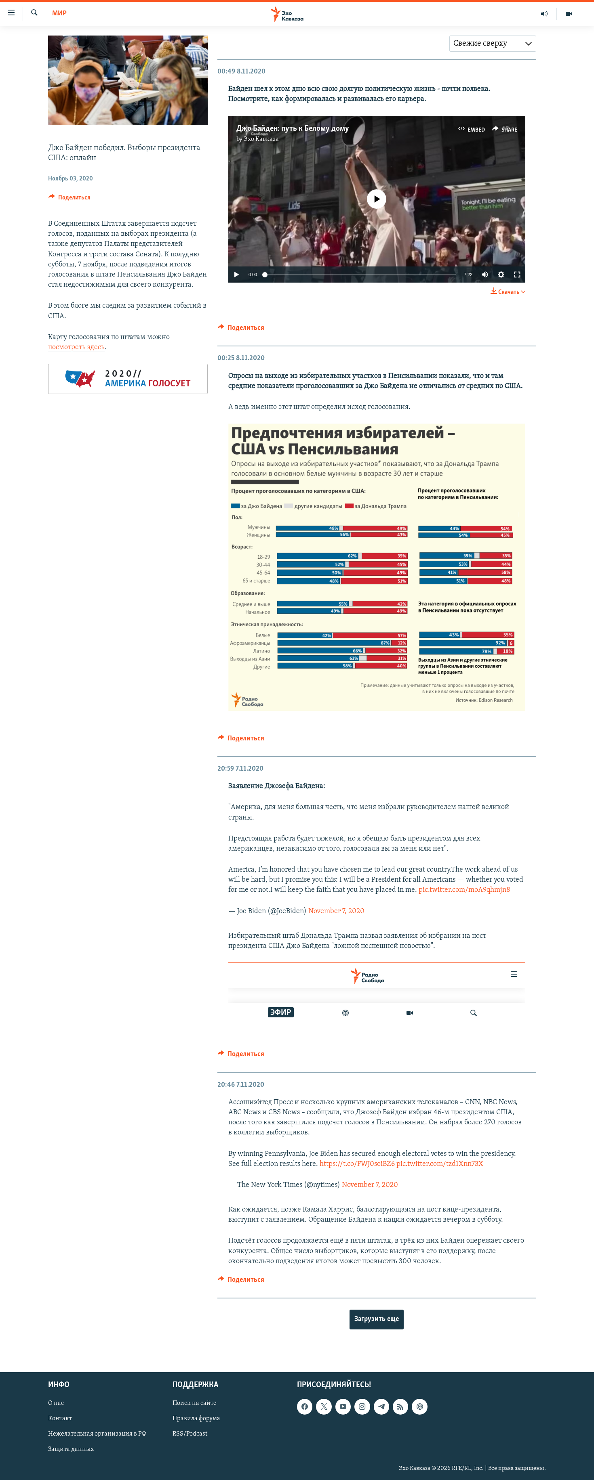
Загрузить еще (376, 1319)
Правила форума (196, 1419)
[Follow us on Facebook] (304, 1407)
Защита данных (71, 1449)
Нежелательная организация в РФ (97, 1434)
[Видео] (569, 13)
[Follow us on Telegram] (381, 1407)
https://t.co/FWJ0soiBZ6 (357, 1164)
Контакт (60, 1419)
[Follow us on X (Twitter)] (323, 1407)
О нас (56, 1403)
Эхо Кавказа (261, 139)
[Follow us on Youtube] (343, 1407)
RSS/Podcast (190, 1434)
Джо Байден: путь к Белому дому (292, 129)
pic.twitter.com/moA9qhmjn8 (464, 890)
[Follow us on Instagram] (362, 1407)
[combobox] (492, 44)
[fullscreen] (517, 274)
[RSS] (400, 1407)
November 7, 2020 (336, 911)
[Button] (69, 199)
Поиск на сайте (195, 1403)
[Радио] (544, 13)
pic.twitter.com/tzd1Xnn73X (439, 1164)
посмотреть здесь (76, 347)
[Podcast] (419, 1407)
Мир (59, 13)
